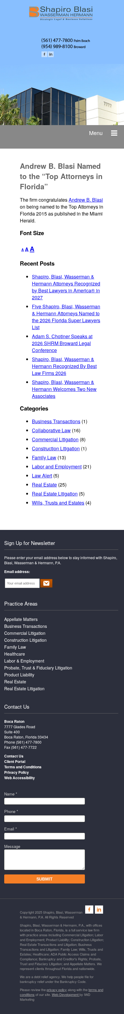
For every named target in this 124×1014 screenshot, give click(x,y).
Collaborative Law (51, 430)
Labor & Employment (24, 661)
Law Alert (42, 475)
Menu (96, 133)
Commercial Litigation (55, 439)
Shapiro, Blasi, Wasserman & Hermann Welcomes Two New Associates (64, 389)
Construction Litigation (56, 448)
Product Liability (19, 675)
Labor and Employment (57, 466)
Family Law (44, 457)
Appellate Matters (21, 619)
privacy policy (57, 989)
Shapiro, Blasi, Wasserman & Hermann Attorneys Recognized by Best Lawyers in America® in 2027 (66, 287)
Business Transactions (56, 421)
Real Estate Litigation (55, 493)
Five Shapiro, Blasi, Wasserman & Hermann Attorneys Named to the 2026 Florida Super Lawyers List (66, 317)
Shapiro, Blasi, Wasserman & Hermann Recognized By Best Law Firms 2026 (64, 366)
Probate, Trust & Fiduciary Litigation (38, 668)
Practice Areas (21, 603)
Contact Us (16, 706)
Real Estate (44, 484)
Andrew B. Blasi (86, 199)
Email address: (17, 571)
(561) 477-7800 (29, 742)
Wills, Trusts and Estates (58, 502)
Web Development (65, 994)
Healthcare (14, 654)
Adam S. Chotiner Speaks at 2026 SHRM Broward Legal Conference (62, 343)
